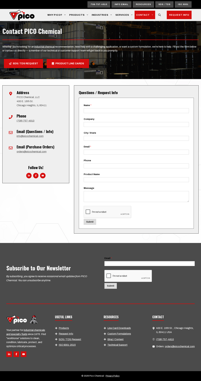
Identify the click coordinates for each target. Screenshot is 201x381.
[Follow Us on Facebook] (35, 175)
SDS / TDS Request (70, 339)
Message (89, 188)
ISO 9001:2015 (67, 345)
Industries (100, 15)
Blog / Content (115, 339)
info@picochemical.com (30, 136)
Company (89, 119)
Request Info (179, 15)
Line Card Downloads (119, 328)
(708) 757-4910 (25, 120)
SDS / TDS (164, 4)
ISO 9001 (183, 4)
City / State (90, 133)
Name (87, 105)
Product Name (92, 174)
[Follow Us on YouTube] (42, 175)
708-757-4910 (99, 4)
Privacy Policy (113, 376)
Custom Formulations (119, 333)
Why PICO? (54, 15)
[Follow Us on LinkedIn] (29, 175)
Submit (90, 222)
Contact (143, 15)
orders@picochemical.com (31, 151)
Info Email (121, 4)
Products (77, 15)
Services (122, 15)
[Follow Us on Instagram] (16, 354)
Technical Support (117, 345)
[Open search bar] (159, 14)
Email (87, 147)
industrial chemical (44, 46)
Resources (143, 4)
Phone (87, 160)
